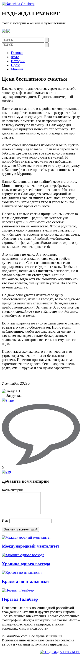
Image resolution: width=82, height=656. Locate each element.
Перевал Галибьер (20, 599)
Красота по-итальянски (25, 581)
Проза (15, 65)
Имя (5, 521)
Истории (18, 61)
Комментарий (12, 490)
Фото (15, 57)
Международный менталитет (30, 546)
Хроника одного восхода (26, 563)
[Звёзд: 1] (10, 391)
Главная (17, 53)
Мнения (17, 69)
